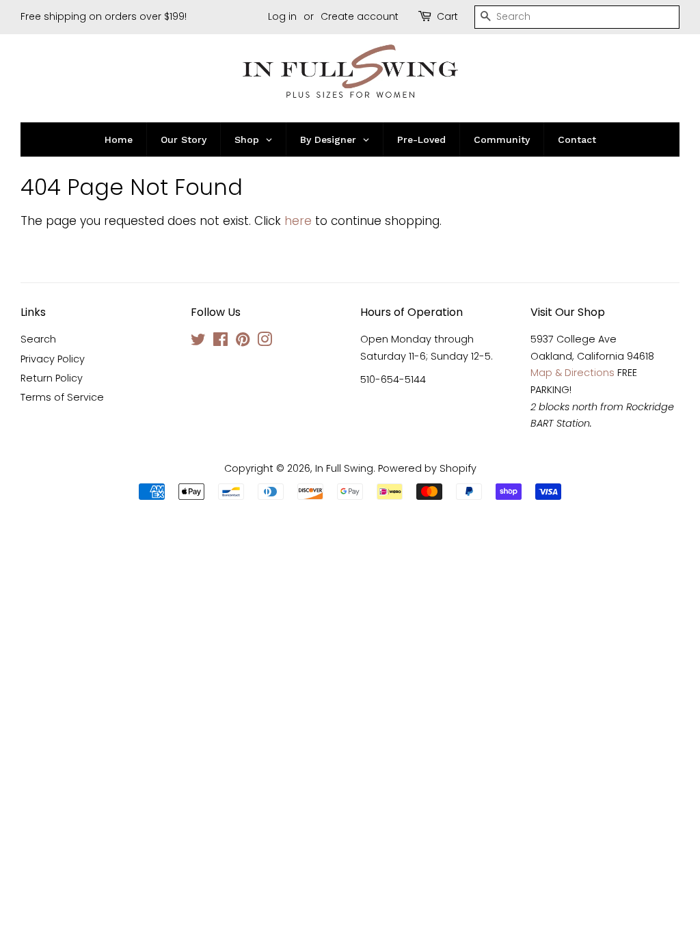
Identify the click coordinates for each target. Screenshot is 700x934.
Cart (447, 16)
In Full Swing (344, 468)
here (298, 221)
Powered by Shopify (427, 468)
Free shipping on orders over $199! (104, 16)
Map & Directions (572, 372)
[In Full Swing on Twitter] (198, 342)
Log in (282, 16)
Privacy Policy (53, 359)
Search (38, 339)
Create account (360, 16)
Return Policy (52, 378)
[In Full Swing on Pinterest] (242, 342)
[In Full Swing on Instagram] (264, 342)
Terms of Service (62, 397)
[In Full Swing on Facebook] (220, 342)
